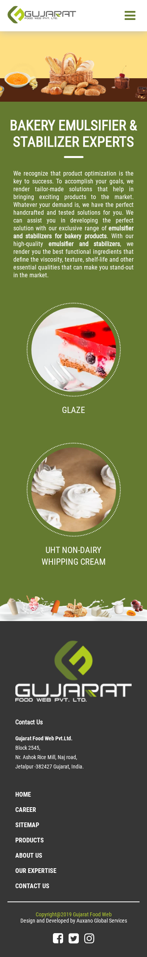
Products (29, 840)
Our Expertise (35, 870)
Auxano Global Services (101, 920)
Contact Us (32, 886)
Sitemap (27, 825)
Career (25, 809)
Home (23, 794)
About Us (28, 855)
